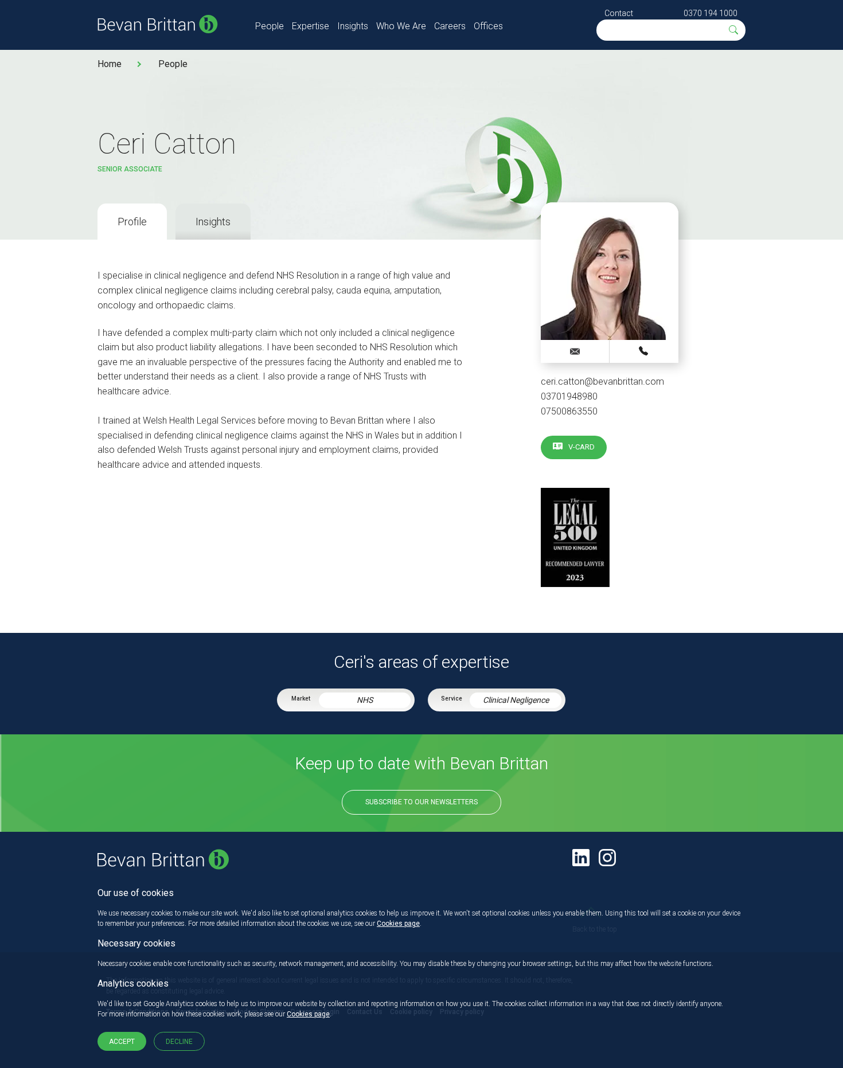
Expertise (310, 26)
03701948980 (569, 396)
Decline (179, 1042)
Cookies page (398, 924)
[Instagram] (607, 857)
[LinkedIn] (581, 857)
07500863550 (569, 411)
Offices (488, 26)
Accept (122, 1042)
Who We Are (401, 26)
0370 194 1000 (710, 13)
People (269, 26)
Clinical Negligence (516, 700)
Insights (352, 26)
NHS (365, 700)
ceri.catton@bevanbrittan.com (602, 381)
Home (109, 63)
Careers (450, 26)
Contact (618, 13)
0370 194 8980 (644, 350)
